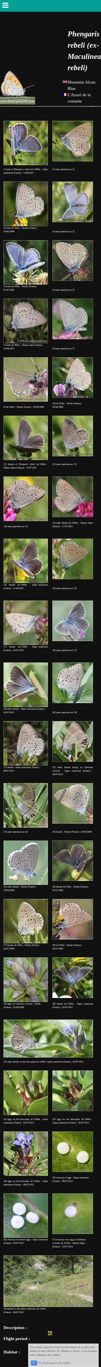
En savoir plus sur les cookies (54, 1362)
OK (34, 1363)
